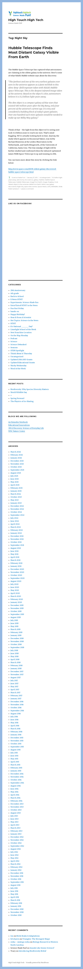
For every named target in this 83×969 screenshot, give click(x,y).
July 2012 (14, 852)
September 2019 (17, 614)
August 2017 (15, 677)
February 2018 (16, 665)
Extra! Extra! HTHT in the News (24, 305)
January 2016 (15, 735)
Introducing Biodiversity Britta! (32, 951)
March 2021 (15, 560)
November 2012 (17, 840)
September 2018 (17, 647)
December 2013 (16, 804)
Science (13, 341)
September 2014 (17, 783)
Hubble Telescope (22, 182)
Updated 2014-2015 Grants (21, 359)
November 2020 (17, 572)
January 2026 (16, 458)
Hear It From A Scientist (20, 317)
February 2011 (16, 903)
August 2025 (15, 473)
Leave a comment (27, 189)
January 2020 (16, 602)
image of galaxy (48, 182)
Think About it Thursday (21, 353)
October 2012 (16, 843)
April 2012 (14, 861)
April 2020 (15, 593)
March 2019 (15, 629)
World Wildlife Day (18, 392)
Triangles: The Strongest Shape (36, 939)
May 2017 (14, 686)
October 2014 (16, 780)
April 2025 (14, 485)
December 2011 (16, 873)
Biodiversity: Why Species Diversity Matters (29, 389)
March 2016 (15, 729)
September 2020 (17, 578)
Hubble (41, 180)
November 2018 (17, 641)
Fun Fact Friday (17, 308)
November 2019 (17, 608)
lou (11, 936)
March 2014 (15, 798)
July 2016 (14, 717)
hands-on (14, 311)
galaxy (36, 180)
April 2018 (14, 659)
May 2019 (14, 626)
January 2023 (16, 503)
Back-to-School (17, 296)
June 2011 (14, 891)
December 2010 (17, 909)
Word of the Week (18, 368)
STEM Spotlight (17, 350)
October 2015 (15, 744)
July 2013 (14, 816)
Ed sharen (14, 939)
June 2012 (14, 855)
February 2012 (16, 867)
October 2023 (16, 497)
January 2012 (15, 870)
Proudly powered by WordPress (37, 963)
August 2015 (15, 750)
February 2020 (16, 599)
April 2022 (15, 524)
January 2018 (16, 668)
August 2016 (15, 714)
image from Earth (36, 182)
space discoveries (30, 186)
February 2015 (16, 768)
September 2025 (17, 470)
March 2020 (15, 596)
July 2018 (14, 650)
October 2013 (16, 810)
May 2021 (14, 554)
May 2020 (14, 590)
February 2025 (16, 488)
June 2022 (14, 521)
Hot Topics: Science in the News (24, 320)
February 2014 (16, 801)
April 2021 (14, 557)
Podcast (13, 338)
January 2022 (16, 533)
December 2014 (16, 774)
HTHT (13, 323)
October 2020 (16, 575)
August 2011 (15, 885)
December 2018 (17, 638)
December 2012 (16, 837)
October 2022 (16, 512)
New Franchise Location (21, 332)
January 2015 (15, 771)
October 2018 (16, 644)
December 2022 (17, 506)
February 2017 (16, 695)
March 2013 (15, 828)
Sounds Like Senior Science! (42, 948)
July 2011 (14, 888)
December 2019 (16, 605)
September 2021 (17, 545)
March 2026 (15, 452)
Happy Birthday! (17, 314)
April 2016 (14, 726)
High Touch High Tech (25, 20)
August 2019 (15, 617)
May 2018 (14, 656)
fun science (29, 180)
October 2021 (16, 542)
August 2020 (15, 581)
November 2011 (16, 876)
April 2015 (14, 762)
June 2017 (14, 683)
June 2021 (14, 551)
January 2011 (15, 906)
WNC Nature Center (16, 431)
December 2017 (16, 671)
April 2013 (14, 825)
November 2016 (17, 704)
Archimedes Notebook (18, 422)
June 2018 (14, 653)
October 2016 (16, 707)
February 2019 (16, 632)
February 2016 (16, 732)
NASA (43, 184)
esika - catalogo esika (20, 942)
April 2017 (14, 689)
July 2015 (14, 753)
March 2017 (15, 692)
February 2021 (16, 563)
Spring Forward (17, 398)
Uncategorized (44, 177)
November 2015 (16, 741)
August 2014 (15, 786)
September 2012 (17, 846)
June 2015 (14, 756)
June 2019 (14, 623)
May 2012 (14, 858)
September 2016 (17, 711)
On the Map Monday (19, 335)
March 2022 (15, 527)
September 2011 (17, 882)
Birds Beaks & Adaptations (28, 936)
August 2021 (15, 548)
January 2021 (15, 566)
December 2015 (16, 738)
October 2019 (16, 611)
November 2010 (17, 912)
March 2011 (15, 900)
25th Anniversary (17, 290)
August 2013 (15, 813)
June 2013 (14, 819)
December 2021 (16, 536)
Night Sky (20, 186)
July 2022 (14, 518)
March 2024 (15, 494)
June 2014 (14, 789)
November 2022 (17, 509)
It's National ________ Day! (21, 326)
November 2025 (17, 464)
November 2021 (17, 539)
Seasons (14, 347)
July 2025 (14, 476)
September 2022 (17, 515)
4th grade (14, 293)
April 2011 (14, 897)
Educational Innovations (19, 425)
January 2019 (15, 635)
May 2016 (14, 723)
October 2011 (15, 879)
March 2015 (15, 765)
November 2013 (17, 807)
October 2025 (16, 467)
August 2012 (15, 849)
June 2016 (14, 720)
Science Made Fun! (18, 177)
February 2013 (16, 831)
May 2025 (14, 482)
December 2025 (17, 461)
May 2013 (14, 822)
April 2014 (14, 795)
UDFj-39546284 (52, 186)
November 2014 (17, 777)
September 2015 (17, 747)
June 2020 (14, 587)
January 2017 (15, 698)
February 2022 (16, 530)
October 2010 (16, 915)
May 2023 (14, 500)
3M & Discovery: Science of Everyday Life (26, 428)
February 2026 (16, 455)
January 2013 (15, 834)
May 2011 (14, 894)
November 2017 (16, 674)
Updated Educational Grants (22, 362)
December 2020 (17, 569)
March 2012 (15, 864)
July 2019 (14, 620)
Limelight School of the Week (23, 329)
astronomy (20, 180)
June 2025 (14, 479)
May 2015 (14, 759)
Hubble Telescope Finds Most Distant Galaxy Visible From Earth (33, 52)
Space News (42, 186)
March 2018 (15, 662)
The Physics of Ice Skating (22, 401)
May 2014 (14, 792)
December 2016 (16, 701)
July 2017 (14, 680)
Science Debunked (18, 344)
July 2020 (14, 584)
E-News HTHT (16, 299)
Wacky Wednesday (18, 365)
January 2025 (16, 491)
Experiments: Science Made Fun (24, 302)
